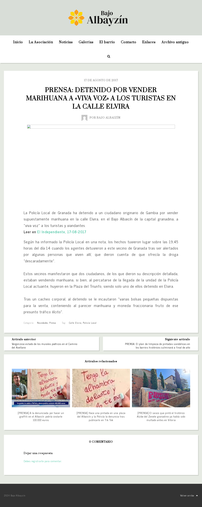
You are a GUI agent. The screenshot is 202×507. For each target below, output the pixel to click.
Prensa (52, 322)
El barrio (107, 42)
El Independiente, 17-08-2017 (61, 232)
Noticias (66, 42)
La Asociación (41, 42)
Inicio (18, 42)
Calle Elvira (75, 322)
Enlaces (149, 42)
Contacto (128, 42)
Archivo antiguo (175, 42)
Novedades (42, 322)
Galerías (86, 42)
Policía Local (90, 322)
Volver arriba (187, 495)
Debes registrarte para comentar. (43, 461)
